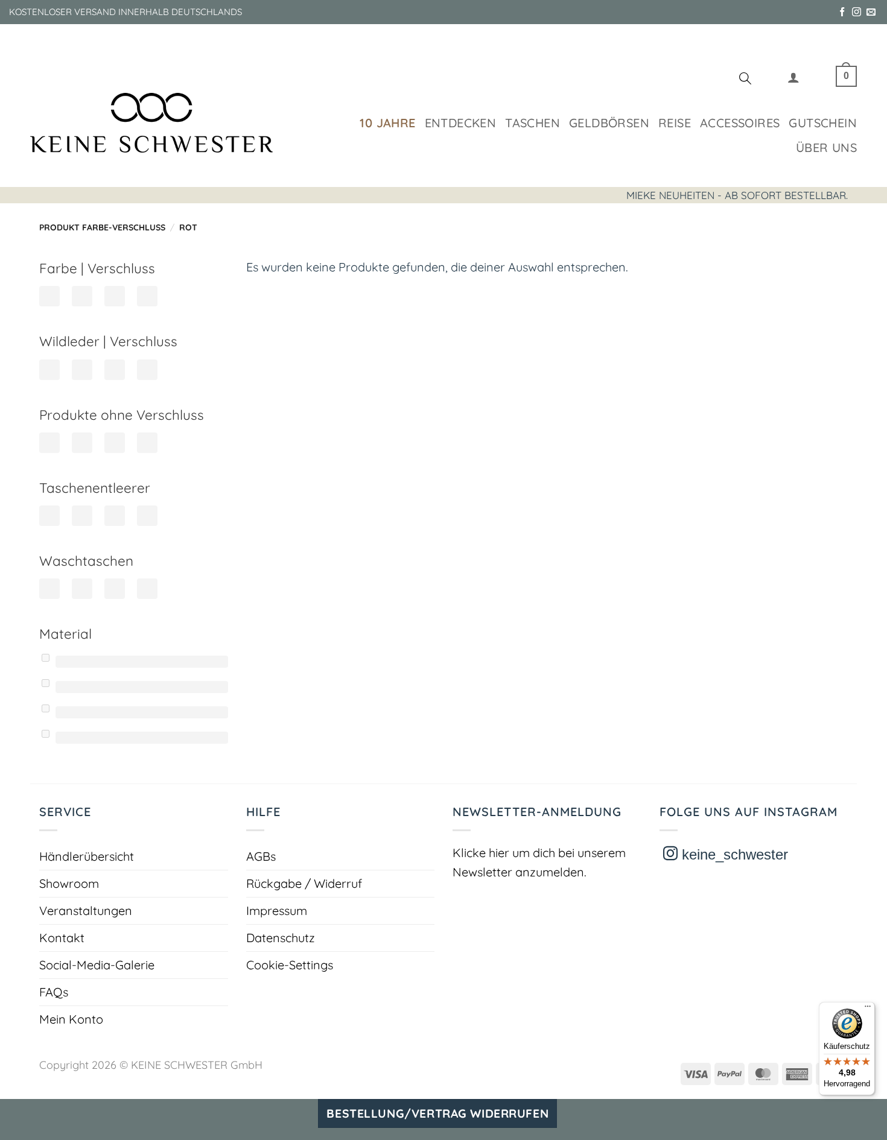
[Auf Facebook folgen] (842, 12)
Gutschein (823, 122)
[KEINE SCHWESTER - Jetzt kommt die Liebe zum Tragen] (151, 123)
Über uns (826, 147)
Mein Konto (71, 1019)
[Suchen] (745, 80)
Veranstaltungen (85, 910)
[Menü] (867, 1009)
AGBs (261, 856)
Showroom (69, 883)
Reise (674, 122)
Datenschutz (280, 937)
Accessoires (740, 122)
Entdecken (461, 122)
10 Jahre (387, 122)
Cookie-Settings (289, 964)
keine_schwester (733, 854)
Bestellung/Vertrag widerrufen (437, 1113)
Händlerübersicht (86, 856)
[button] (793, 80)
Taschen (532, 122)
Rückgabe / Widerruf (304, 883)
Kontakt (61, 937)
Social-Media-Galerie (96, 964)
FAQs (53, 991)
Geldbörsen (609, 122)
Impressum (276, 910)
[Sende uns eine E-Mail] (871, 12)
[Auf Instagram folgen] (856, 12)
